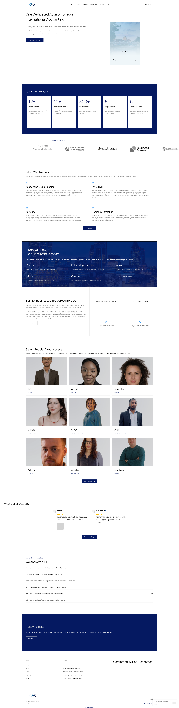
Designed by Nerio (148, 703)
